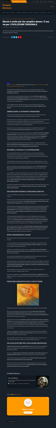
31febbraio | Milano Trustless (40, 84)
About (7, 12)
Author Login (51, 1)
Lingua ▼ (8, 83)
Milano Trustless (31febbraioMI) (11, 27)
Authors (37, 1)
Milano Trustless (17, 394)
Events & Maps (25, 12)
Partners (45, 1)
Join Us (48, 12)
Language (12, 12)
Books (31, 12)
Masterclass (36, 12)
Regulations (43, 12)
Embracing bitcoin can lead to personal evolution (16, 86)
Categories (18, 12)
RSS (33, 1)
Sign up (41, 1)
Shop (53, 12)
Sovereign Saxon (13, 84)
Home (4, 12)
